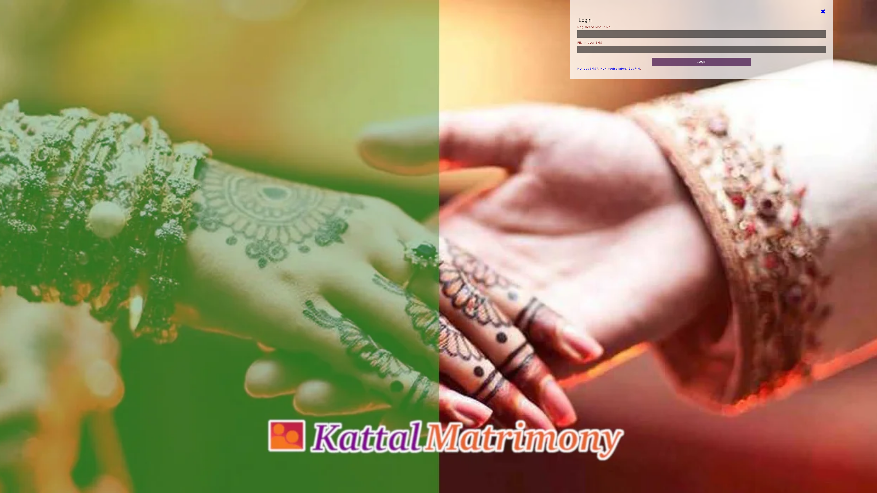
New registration (613, 69)
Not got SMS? (587, 69)
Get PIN (634, 69)
